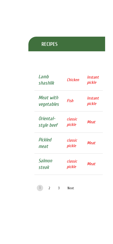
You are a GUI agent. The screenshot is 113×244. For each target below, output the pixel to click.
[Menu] (3, 6)
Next (71, 188)
